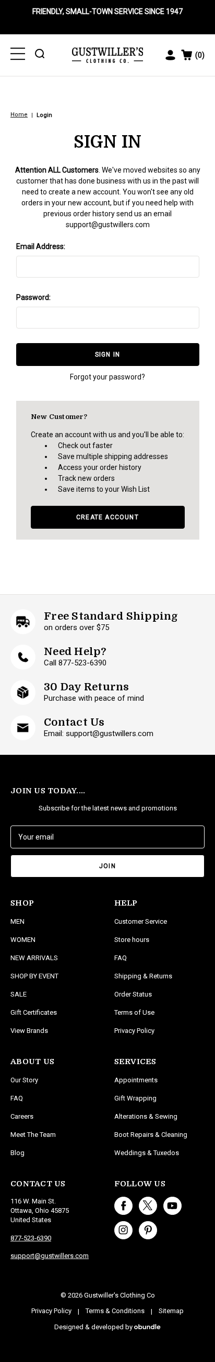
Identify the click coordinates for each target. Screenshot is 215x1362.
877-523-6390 (30, 1238)
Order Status (133, 994)
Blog (17, 1153)
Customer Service (140, 921)
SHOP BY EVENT (34, 976)
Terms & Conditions (115, 1311)
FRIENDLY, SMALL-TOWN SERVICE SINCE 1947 (107, 11)
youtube (172, 1206)
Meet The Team (33, 1134)
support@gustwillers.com (108, 224)
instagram (123, 1230)
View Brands (29, 1030)
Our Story (24, 1080)
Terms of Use (134, 1012)
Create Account (107, 517)
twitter (148, 1206)
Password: (33, 297)
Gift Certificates (33, 1012)
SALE (18, 994)
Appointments (136, 1080)
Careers (21, 1116)
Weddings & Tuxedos (146, 1153)
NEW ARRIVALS (34, 958)
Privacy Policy (134, 1030)
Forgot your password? (107, 377)
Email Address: (40, 246)
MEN (17, 921)
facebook (123, 1206)
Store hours (131, 940)
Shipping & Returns (143, 976)
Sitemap (171, 1311)
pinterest (148, 1230)
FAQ (16, 1098)
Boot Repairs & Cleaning (150, 1134)
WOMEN (22, 940)
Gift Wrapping (135, 1098)
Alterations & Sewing (145, 1116)
